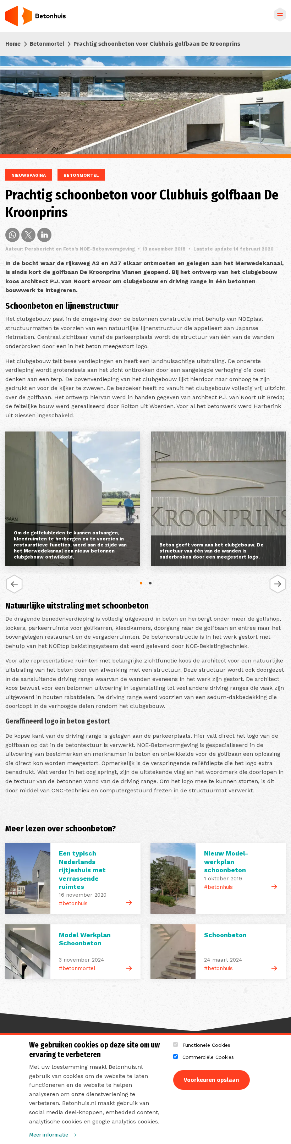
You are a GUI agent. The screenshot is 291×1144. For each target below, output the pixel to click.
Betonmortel (47, 43)
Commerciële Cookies (208, 1057)
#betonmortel (77, 968)
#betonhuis (73, 903)
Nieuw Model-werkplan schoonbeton (226, 861)
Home (13, 43)
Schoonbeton (225, 935)
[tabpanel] (73, 500)
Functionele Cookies (206, 1045)
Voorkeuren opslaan (211, 1080)
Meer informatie (48, 1135)
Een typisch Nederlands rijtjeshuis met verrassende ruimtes (82, 869)
